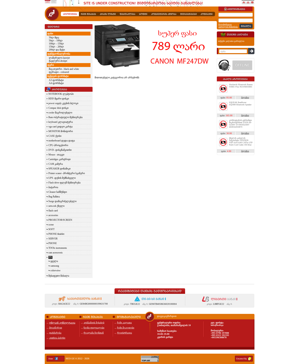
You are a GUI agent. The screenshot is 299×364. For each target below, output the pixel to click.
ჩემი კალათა (124, 322)
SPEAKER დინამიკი (59, 168)
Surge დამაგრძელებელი (62, 201)
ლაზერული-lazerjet (59, 57)
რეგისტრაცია (225, 24)
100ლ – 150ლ (56, 43)
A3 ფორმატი (56, 80)
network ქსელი (56, 206)
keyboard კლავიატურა (60, 122)
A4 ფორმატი (56, 83)
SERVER (53, 238)
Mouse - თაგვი (56, 154)
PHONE (52, 243)
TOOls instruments (57, 248)
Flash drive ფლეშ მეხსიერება (64, 182)
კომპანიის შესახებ (94, 322)
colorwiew (55, 270)
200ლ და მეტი (57, 49)
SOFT (51, 229)
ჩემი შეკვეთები (125, 327)
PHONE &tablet (56, 234)
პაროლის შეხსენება (228, 27)
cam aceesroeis (55, 252)
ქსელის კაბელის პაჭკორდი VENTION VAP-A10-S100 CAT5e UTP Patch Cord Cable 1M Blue (241, 141)
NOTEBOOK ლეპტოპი (61, 94)
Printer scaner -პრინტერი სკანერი (66, 173)
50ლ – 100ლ (56, 40)
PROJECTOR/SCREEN (60, 220)
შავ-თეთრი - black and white (64, 69)
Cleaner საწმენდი (57, 192)
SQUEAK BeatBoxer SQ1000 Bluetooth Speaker (240, 103)
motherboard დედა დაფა (61, 140)
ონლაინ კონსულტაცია (62, 322)
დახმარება (55, 333)
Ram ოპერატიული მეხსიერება (65, 117)
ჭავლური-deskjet (58, 60)
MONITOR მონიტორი (60, 131)
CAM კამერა (55, 164)
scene (51, 224)
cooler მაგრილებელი (60, 112)
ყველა (54, 261)
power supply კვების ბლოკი (63, 103)
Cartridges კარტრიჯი (59, 159)
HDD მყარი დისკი (58, 98)
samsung (54, 265)
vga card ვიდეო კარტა (60, 126)
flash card (53, 210)
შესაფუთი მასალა (58, 275)
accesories (53, 215)
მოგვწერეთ (55, 327)
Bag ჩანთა (54, 196)
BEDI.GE (70, 358)
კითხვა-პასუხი (57, 338)
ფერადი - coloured (59, 72)
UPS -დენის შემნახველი (62, 178)
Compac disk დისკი (58, 108)
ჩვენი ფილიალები (94, 327)
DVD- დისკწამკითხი (60, 150)
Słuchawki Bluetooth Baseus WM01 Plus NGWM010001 (241, 85)
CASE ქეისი (54, 136)
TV (50, 257)
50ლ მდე (54, 37)
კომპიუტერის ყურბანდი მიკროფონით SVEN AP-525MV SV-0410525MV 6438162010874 (240, 123)
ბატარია (53, 187)
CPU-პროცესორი (58, 145)
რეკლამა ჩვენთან (94, 333)
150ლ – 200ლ (56, 46)
